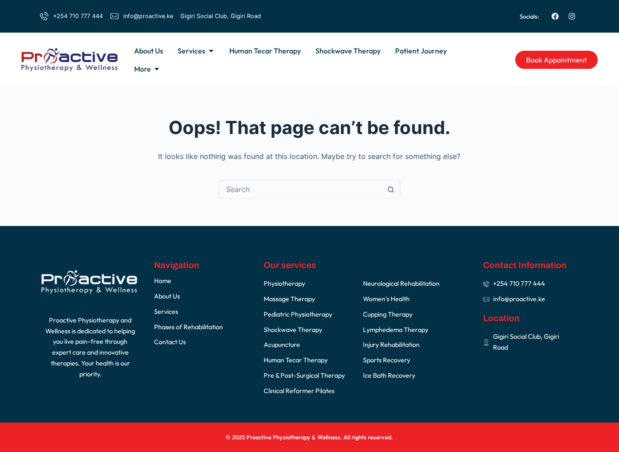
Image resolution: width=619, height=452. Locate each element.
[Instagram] (572, 16)
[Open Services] (211, 50)
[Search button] (391, 189)
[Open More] (156, 68)
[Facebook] (555, 16)
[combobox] (300, 189)
